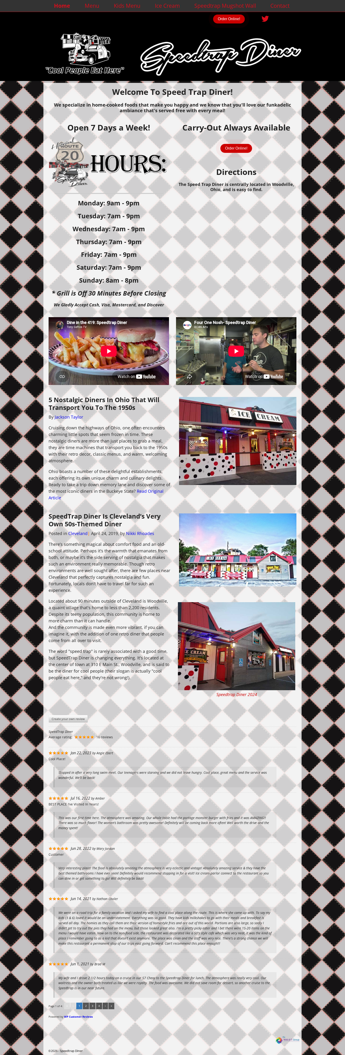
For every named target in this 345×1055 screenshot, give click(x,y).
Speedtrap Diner (71, 1051)
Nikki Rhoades (140, 533)
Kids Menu (127, 5)
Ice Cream (167, 5)
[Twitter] (265, 17)
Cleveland (78, 533)
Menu (92, 5)
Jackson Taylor (69, 417)
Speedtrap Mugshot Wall (225, 5)
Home (62, 5)
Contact (280, 5)
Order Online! (229, 19)
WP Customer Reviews (78, 1016)
